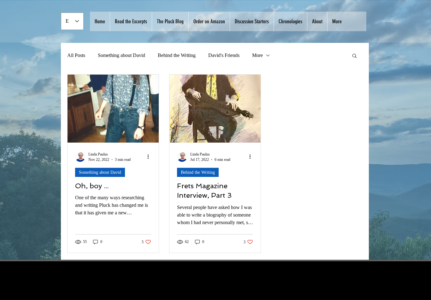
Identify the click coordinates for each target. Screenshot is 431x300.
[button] (354, 56)
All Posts (76, 55)
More (257, 55)
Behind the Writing (177, 55)
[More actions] (150, 157)
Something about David (121, 55)
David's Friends (223, 55)
